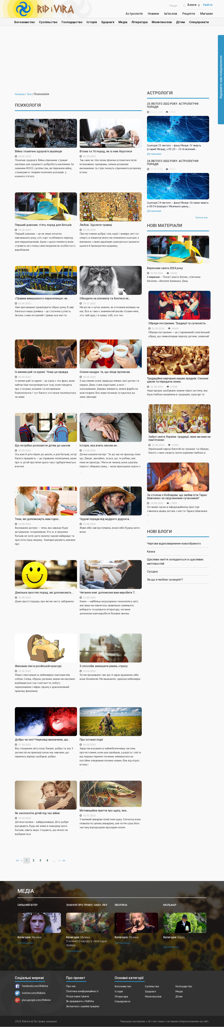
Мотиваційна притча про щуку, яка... (104, 810)
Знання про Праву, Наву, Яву (86, 905)
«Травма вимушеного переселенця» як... (42, 298)
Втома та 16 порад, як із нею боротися (106, 151)
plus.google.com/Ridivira (36, 1000)
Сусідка (152, 571)
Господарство (72, 22)
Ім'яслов (170, 13)
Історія (92, 22)
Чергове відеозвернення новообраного (174, 543)
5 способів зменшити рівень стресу (104, 666)
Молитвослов (162, 22)
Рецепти (188, 13)
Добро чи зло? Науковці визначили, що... (42, 739)
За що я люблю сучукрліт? (165, 579)
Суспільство (48, 22)
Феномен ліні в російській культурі (38, 666)
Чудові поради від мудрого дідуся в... (105, 519)
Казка (151, 551)
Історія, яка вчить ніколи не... (99, 445)
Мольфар (169, 905)
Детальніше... (26, 943)
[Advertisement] (112, 60)
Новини (153, 13)
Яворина (121, 905)
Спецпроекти (199, 22)
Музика (36, 937)
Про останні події (91, 739)
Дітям (180, 22)
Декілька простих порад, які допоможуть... (44, 592)
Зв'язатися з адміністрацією (82, 1006)
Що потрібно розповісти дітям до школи (42, 445)
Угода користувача (77, 996)
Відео (181, 937)
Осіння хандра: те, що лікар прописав (105, 372)
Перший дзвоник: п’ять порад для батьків (43, 225)
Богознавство (24, 22)
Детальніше (154, 153)
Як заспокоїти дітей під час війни (37, 813)
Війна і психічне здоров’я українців (38, 151)
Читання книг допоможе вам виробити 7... (108, 592)
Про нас (71, 986)
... (44, 170)
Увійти (207, 4)
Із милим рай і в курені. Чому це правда (41, 372)
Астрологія (134, 13)
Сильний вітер (28, 905)
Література (139, 22)
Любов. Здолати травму (96, 225)
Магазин (206, 13)
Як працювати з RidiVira (80, 1001)
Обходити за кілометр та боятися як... (105, 298)
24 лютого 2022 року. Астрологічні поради (172, 162)
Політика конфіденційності (82, 991)
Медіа (122, 22)
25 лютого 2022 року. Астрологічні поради (172, 105)
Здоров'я (107, 22)
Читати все (201, 217)
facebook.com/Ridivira (35, 986)
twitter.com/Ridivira (33, 993)
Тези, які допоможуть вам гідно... (38, 519)
